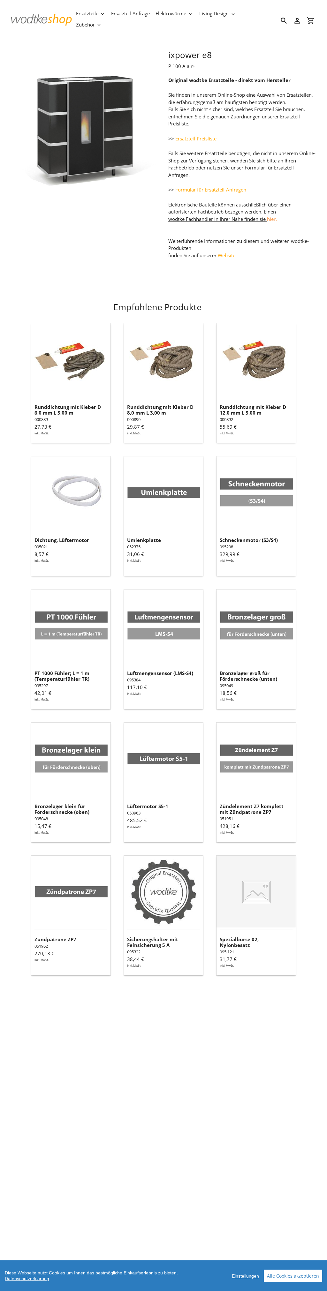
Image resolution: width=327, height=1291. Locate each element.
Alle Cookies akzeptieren (293, 1276)
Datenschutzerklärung (27, 1278)
